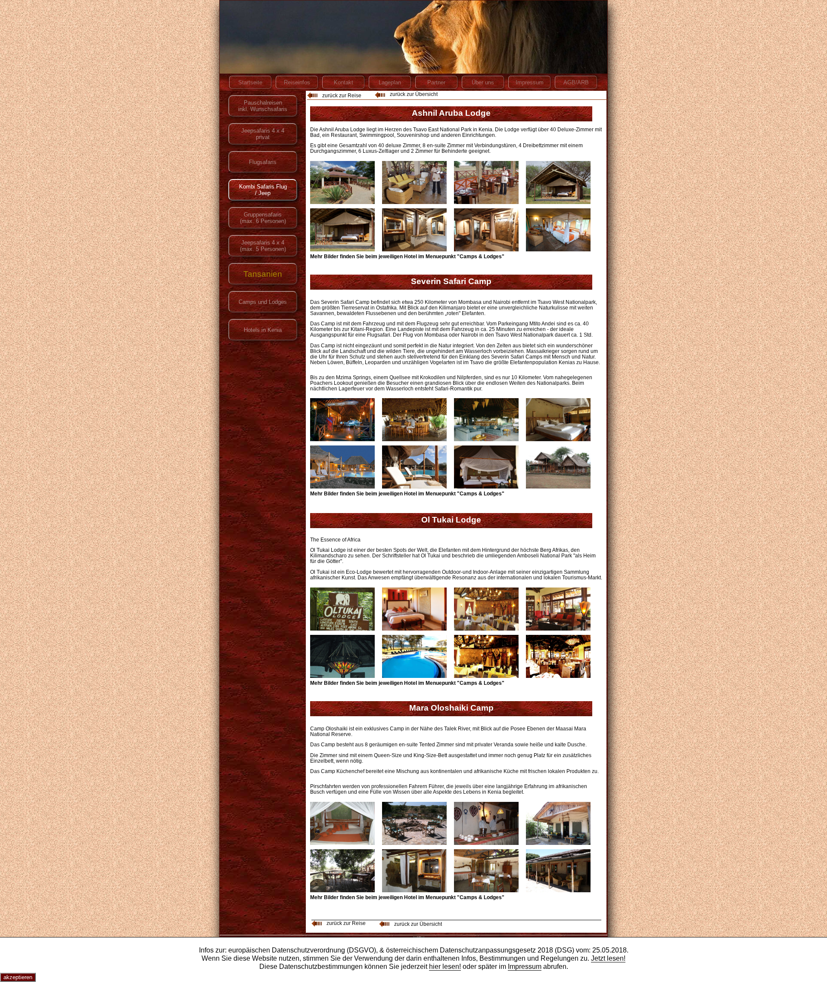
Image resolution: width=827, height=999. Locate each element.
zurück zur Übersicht (414, 94)
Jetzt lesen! (608, 958)
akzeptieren (17, 977)
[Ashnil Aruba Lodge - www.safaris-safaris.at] (342, 182)
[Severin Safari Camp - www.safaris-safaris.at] (342, 419)
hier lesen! (445, 966)
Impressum (524, 966)
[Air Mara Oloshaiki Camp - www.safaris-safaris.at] (342, 823)
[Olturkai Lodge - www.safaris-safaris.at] (342, 609)
